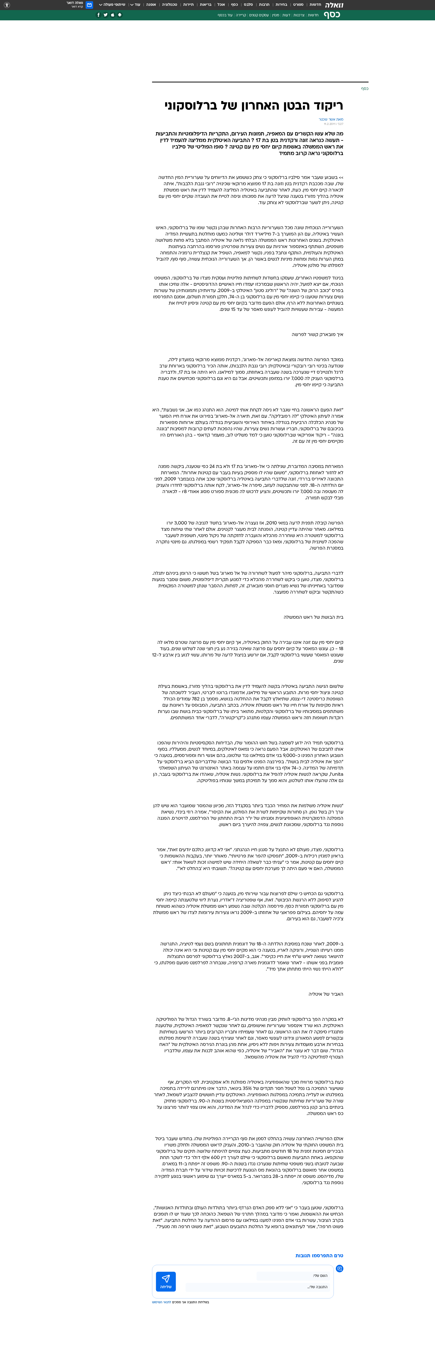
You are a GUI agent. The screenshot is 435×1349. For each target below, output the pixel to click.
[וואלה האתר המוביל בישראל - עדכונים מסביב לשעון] (334, 5)
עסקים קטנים (259, 15)
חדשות (315, 5)
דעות (286, 15)
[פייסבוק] (98, 15)
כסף (234, 5)
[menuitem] (312, 5)
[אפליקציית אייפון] (113, 15)
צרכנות (299, 15)
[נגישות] (7, 5)
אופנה (151, 5)
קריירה (241, 15)
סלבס (248, 5)
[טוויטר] (105, 15)
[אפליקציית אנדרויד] (120, 15)
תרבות (264, 5)
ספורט (298, 5)
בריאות (205, 5)
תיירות (188, 5)
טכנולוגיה (169, 5)
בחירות (281, 5)
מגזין (275, 15)
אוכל (221, 5)
